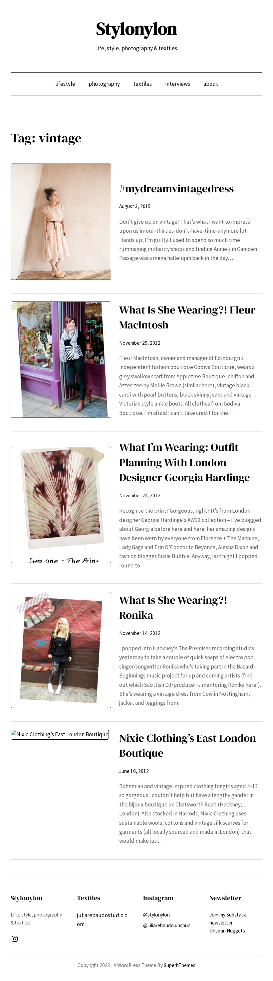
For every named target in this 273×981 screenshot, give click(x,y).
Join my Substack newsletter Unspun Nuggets (227, 923)
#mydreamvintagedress (176, 188)
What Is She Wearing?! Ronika (173, 607)
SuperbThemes (179, 965)
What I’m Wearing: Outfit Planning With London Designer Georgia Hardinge (184, 462)
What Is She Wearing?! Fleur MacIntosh (187, 317)
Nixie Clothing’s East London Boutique (187, 745)
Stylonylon (136, 28)
